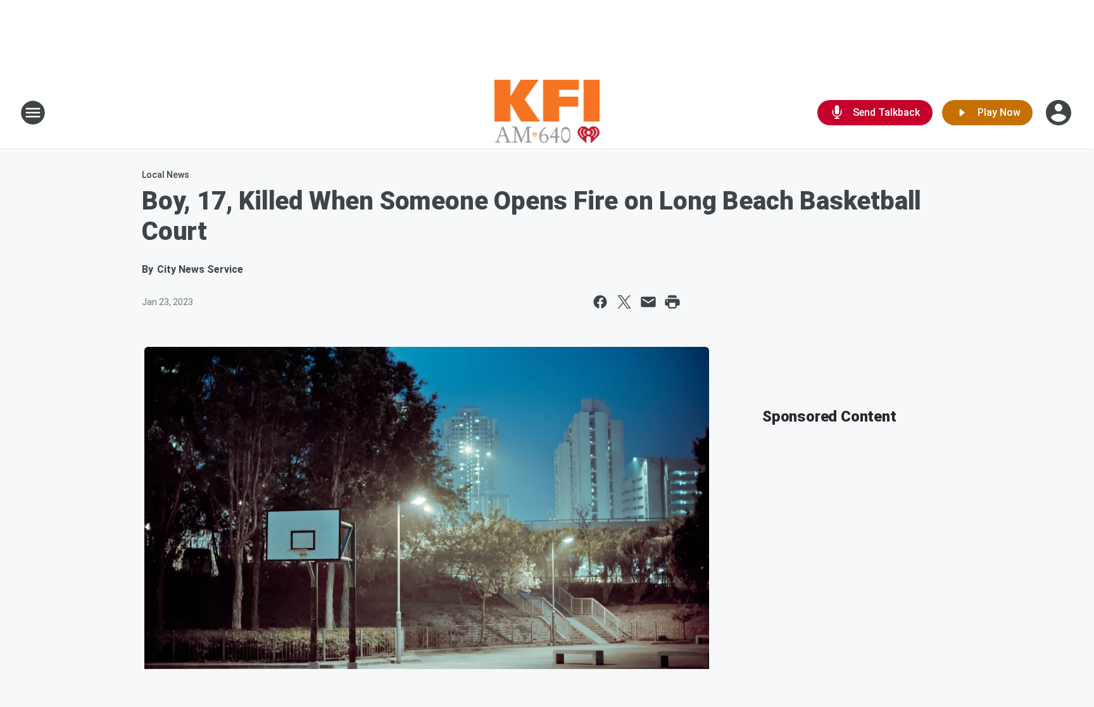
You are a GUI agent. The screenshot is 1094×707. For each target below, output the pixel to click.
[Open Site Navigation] (33, 112)
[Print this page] (672, 302)
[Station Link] (547, 113)
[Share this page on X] (624, 302)
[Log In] (1060, 112)
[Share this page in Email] (648, 302)
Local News (165, 175)
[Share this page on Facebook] (600, 302)
